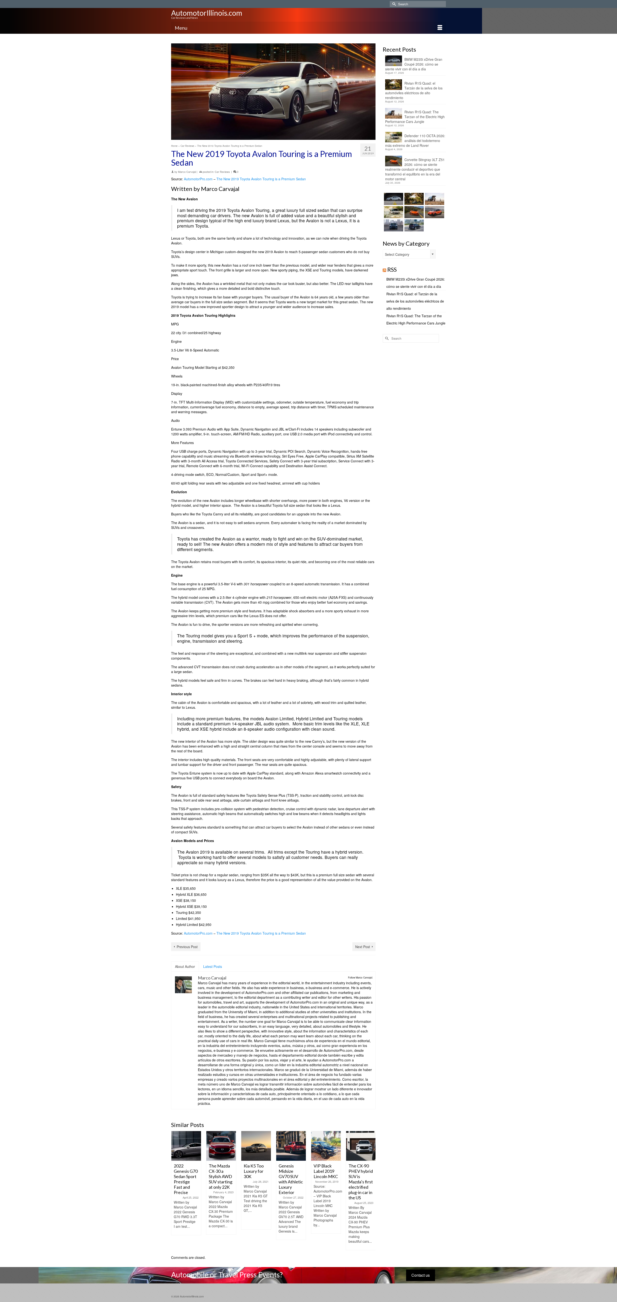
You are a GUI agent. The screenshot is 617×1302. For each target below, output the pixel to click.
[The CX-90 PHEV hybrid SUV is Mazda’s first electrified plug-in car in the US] (326, 1146)
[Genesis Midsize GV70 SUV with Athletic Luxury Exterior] (256, 1146)
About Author (185, 966)
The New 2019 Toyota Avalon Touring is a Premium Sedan (261, 178)
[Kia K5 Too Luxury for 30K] (221, 1146)
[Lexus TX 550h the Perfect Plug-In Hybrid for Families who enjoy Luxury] (413, 225)
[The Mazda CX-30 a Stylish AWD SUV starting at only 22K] (186, 1146)
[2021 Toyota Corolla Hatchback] (361, 1146)
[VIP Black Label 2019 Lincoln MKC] (291, 1146)
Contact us (420, 1275)
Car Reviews (222, 172)
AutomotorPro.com (198, 178)
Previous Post (187, 946)
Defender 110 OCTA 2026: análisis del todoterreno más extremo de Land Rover (415, 140)
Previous (175, 1190)
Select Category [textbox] (397, 254)
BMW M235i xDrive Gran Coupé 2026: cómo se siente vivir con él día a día (413, 64)
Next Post (362, 946)
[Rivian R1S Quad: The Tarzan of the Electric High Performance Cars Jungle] (434, 199)
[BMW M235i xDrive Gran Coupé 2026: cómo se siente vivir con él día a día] (393, 199)
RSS (392, 269)
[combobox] (409, 254)
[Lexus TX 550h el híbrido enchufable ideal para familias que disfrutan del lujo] (393, 225)
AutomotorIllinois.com (206, 12)
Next (371, 1190)
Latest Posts (212, 966)
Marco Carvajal (187, 172)
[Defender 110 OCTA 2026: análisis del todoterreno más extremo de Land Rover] (393, 212)
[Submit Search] (393, 4)
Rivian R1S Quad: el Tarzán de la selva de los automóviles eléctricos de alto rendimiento (414, 90)
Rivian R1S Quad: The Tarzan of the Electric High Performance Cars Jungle (415, 116)
